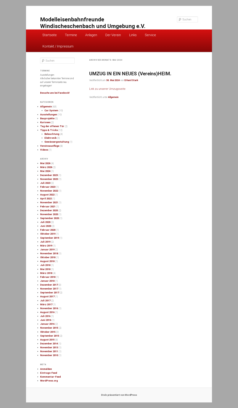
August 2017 (47, 296)
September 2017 (49, 292)
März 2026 (46, 167)
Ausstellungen (48, 114)
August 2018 (47, 261)
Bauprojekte (47, 118)
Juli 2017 (45, 300)
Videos (44, 149)
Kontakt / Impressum (57, 46)
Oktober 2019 (47, 233)
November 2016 (49, 308)
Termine (71, 35)
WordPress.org (49, 380)
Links (133, 35)
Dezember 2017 (49, 284)
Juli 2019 (45, 241)
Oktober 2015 (47, 331)
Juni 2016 (45, 320)
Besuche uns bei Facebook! (55, 93)
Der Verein (113, 35)
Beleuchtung (51, 134)
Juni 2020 (45, 226)
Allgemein (113, 97)
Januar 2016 (47, 324)
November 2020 (49, 214)
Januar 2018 (47, 280)
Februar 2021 (47, 206)
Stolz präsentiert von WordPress (119, 395)
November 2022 (49, 190)
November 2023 (49, 179)
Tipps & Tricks (49, 130)
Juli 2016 (45, 316)
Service (150, 35)
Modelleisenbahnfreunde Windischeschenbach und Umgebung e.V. (92, 22)
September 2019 (49, 237)
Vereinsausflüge (49, 145)
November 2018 (49, 253)
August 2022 (47, 194)
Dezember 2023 (49, 175)
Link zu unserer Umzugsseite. (107, 89)
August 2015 (47, 339)
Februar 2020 (47, 229)
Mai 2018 (45, 269)
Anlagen (91, 35)
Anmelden (46, 369)
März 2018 (46, 273)
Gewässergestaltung (56, 141)
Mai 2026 (45, 163)
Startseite (49, 35)
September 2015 (49, 335)
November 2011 (49, 351)
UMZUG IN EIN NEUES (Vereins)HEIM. (130, 73)
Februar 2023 (47, 186)
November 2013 (49, 347)
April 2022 (46, 198)
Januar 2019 (47, 249)
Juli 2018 (45, 265)
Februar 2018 (47, 277)
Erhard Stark (131, 80)
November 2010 (49, 355)
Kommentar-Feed (50, 376)
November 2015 (49, 327)
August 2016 (47, 312)
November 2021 (49, 202)
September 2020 (49, 218)
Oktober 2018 (47, 257)
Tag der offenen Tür (52, 126)
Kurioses (45, 122)
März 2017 (46, 304)
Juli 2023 (45, 183)
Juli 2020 (45, 222)
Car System (51, 110)
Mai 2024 (45, 171)
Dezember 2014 (49, 343)
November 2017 (49, 288)
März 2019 (46, 245)
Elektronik (50, 137)
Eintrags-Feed (48, 372)
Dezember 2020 (49, 210)
